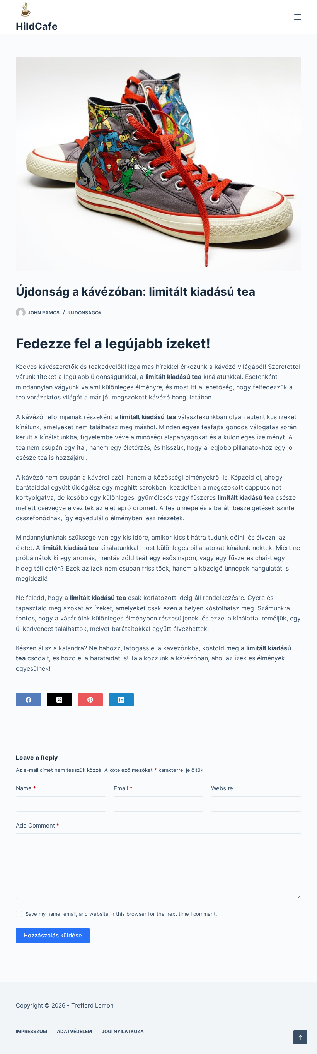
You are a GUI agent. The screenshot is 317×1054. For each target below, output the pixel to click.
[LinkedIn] (121, 699)
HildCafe (37, 26)
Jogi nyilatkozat (124, 1031)
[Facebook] (28, 699)
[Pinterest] (90, 699)
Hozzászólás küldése (53, 935)
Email (123, 788)
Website (222, 788)
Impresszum (31, 1031)
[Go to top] (300, 1037)
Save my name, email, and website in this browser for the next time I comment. (121, 914)
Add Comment (37, 825)
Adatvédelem (74, 1031)
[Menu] (297, 17)
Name (26, 788)
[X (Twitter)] (59, 699)
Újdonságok (85, 312)
